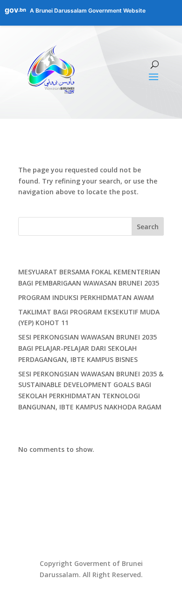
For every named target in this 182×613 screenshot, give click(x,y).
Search (148, 226)
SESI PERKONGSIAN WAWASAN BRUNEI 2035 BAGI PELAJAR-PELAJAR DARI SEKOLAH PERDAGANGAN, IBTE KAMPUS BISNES (87, 348)
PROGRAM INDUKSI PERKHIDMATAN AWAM (86, 297)
